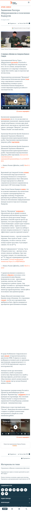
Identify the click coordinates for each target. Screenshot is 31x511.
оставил (26, 172)
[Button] (12, 23)
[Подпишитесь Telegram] (17, 489)
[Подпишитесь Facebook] (6, 489)
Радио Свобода (8, 98)
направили (20, 211)
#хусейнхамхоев (6, 157)
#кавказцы (4, 261)
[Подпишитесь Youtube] (14, 489)
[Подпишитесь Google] (2, 489)
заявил (23, 189)
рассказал (14, 62)
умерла (7, 356)
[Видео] (19, 509)
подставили (15, 142)
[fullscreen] (28, 108)
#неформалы (18, 259)
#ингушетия (24, 155)
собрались (10, 275)
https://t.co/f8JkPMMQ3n (17, 261)
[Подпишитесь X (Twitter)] (10, 489)
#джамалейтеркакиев (8, 159)
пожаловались (6, 119)
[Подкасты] (2, 493)
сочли (27, 79)
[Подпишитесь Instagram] (21, 489)
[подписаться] (6, 493)
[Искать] (26, 509)
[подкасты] (12, 509)
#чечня (11, 259)
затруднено (22, 394)
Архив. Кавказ (6, 7)
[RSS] (25, 489)
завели (8, 381)
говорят (3, 300)
